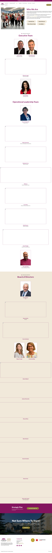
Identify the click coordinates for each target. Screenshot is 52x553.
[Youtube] (21, 545)
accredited (35, 15)
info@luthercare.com (21, 543)
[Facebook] (17, 545)
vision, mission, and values (33, 16)
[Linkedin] (19, 545)
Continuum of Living (12, 3)
